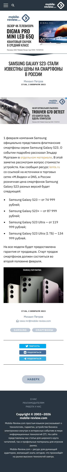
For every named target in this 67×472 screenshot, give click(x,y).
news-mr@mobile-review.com (35, 321)
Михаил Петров (33, 81)
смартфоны (44, 330)
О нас (33, 399)
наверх (33, 379)
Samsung (20, 330)
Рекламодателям (33, 402)
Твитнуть (34, 346)
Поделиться (34, 352)
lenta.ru (54, 167)
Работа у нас (33, 406)
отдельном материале (36, 157)
